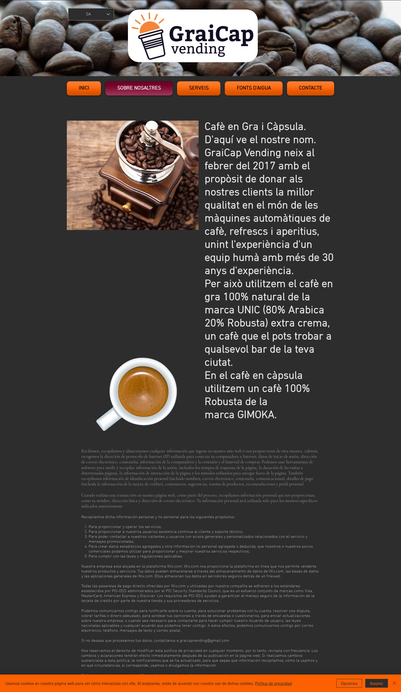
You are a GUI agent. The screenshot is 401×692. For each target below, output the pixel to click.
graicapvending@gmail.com (204, 640)
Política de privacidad (273, 683)
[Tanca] (394, 683)
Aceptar (376, 683)
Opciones (349, 683)
